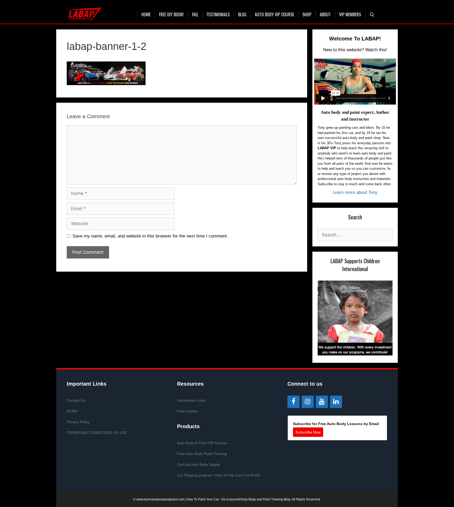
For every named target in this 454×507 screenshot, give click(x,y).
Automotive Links (191, 400)
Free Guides (187, 411)
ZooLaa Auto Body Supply (198, 464)
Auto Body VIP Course (274, 14)
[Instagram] (308, 402)
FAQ (195, 14)
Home (146, 14)
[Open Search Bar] (372, 14)
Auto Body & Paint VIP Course (202, 443)
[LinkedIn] (336, 402)
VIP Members (350, 14)
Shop (306, 14)
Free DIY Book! (171, 14)
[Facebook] (293, 402)
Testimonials (218, 14)
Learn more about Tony (355, 192)
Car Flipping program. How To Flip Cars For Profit (218, 475)
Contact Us (76, 400)
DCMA (72, 411)
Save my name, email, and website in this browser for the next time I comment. (150, 236)
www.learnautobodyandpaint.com (160, 499)
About (325, 14)
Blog (242, 14)
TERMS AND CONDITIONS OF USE (97, 433)
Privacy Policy (78, 422)
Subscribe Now (308, 432)
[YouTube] (322, 402)
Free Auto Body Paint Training (202, 454)
